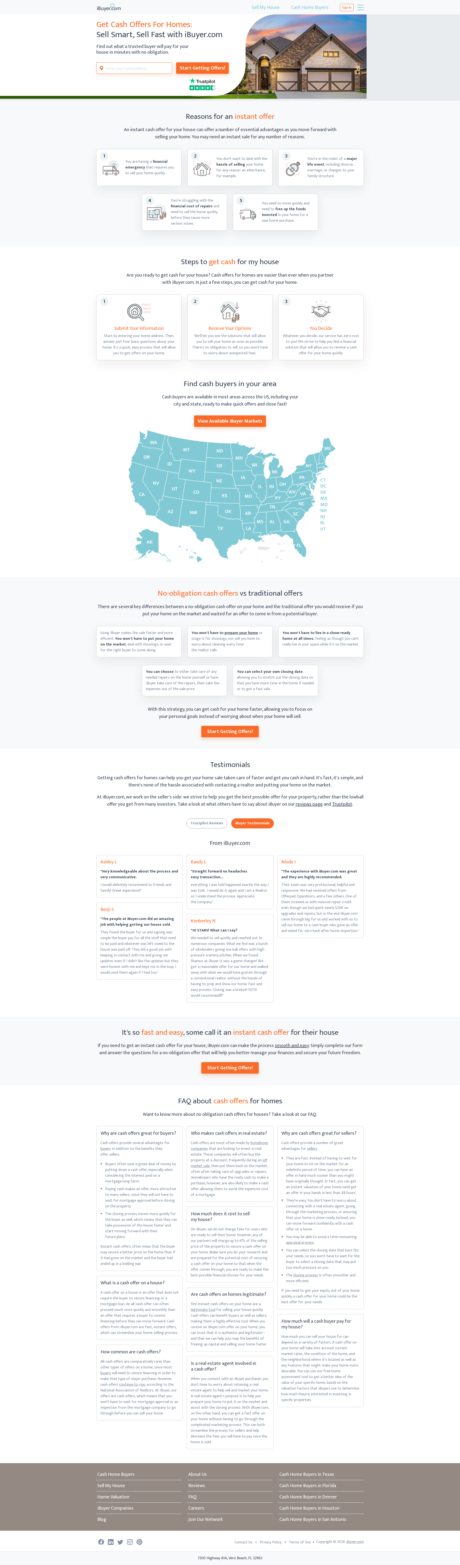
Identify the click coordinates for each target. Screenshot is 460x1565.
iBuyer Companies (115, 1508)
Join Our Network (205, 1519)
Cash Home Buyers (309, 7)
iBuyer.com (355, 1542)
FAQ (192, 1497)
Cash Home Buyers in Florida (307, 1486)
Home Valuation (113, 1497)
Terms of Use (300, 1542)
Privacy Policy (271, 1542)
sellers (312, 1149)
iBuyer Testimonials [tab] (252, 823)
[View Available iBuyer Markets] (230, 496)
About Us (197, 1474)
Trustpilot (342, 804)
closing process (305, 1275)
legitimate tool (203, 1310)
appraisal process (300, 1242)
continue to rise (132, 1384)
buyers (105, 1149)
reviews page (309, 804)
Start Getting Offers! (202, 68)
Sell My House (266, 7)
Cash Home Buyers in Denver (308, 1497)
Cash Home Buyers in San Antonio (312, 1519)
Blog (101, 1519)
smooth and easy (292, 1045)
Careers (196, 1508)
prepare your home (241, 633)
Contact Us (243, 1542)
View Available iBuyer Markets (230, 421)
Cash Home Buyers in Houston (309, 1508)
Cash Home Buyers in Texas (306, 1474)
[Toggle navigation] (360, 7)
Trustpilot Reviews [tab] (206, 823)
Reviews (196, 1486)
